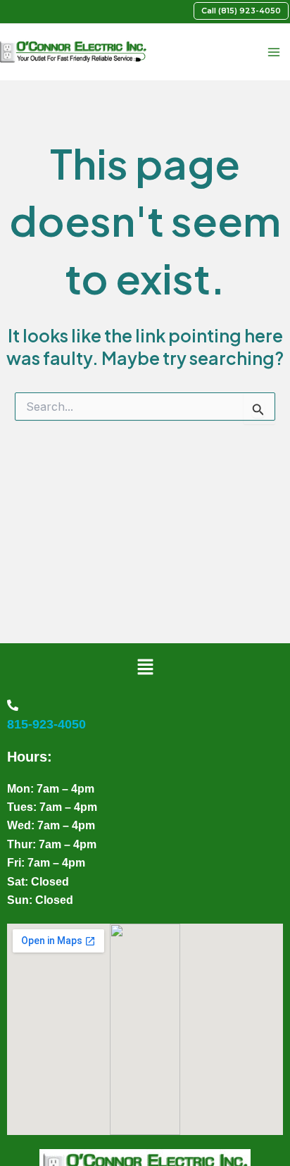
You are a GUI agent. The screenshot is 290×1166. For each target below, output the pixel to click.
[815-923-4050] (12, 705)
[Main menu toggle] (273, 52)
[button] (241, 11)
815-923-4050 (46, 724)
